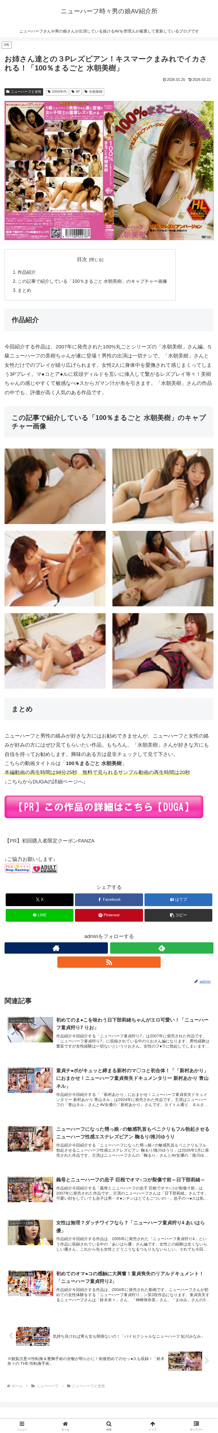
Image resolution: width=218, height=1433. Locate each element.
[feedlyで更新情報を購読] (161, 948)
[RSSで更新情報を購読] (109, 962)
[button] (178, 915)
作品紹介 (27, 272)
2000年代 (59, 92)
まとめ (24, 290)
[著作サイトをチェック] (56, 948)
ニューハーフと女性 (26, 92)
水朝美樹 (95, 92)
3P (78, 92)
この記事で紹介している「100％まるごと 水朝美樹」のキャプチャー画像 (92, 281)
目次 (82, 259)
